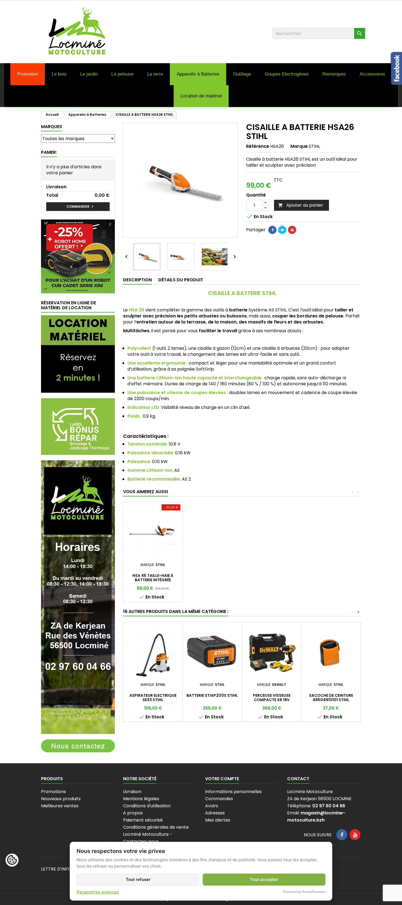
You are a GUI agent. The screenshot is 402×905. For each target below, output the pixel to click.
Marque (299, 146)
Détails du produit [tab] (180, 280)
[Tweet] (282, 230)
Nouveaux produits (61, 799)
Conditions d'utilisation (147, 806)
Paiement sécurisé (143, 820)
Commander (80, 206)
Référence (257, 146)
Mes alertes (217, 820)
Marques (51, 126)
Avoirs (211, 806)
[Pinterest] (292, 230)
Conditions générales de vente (156, 827)
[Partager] (272, 230)
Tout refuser (138, 879)
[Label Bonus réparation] (78, 426)
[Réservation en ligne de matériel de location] (78, 354)
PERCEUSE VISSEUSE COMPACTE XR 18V (271, 697)
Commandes (219, 799)
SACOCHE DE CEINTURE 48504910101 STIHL (331, 697)
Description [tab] (137, 280)
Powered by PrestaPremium (304, 892)
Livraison (132, 791)
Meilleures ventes (59, 806)
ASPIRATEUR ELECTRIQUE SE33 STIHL (152, 697)
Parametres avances (98, 892)
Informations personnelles (233, 791)
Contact (298, 779)
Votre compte (222, 779)
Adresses (215, 813)
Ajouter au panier (300, 205)
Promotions (53, 791)
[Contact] (78, 745)
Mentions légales (141, 799)
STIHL (314, 146)
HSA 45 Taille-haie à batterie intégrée (152, 578)
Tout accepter (264, 879)
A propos (133, 813)
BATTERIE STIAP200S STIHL (212, 695)
